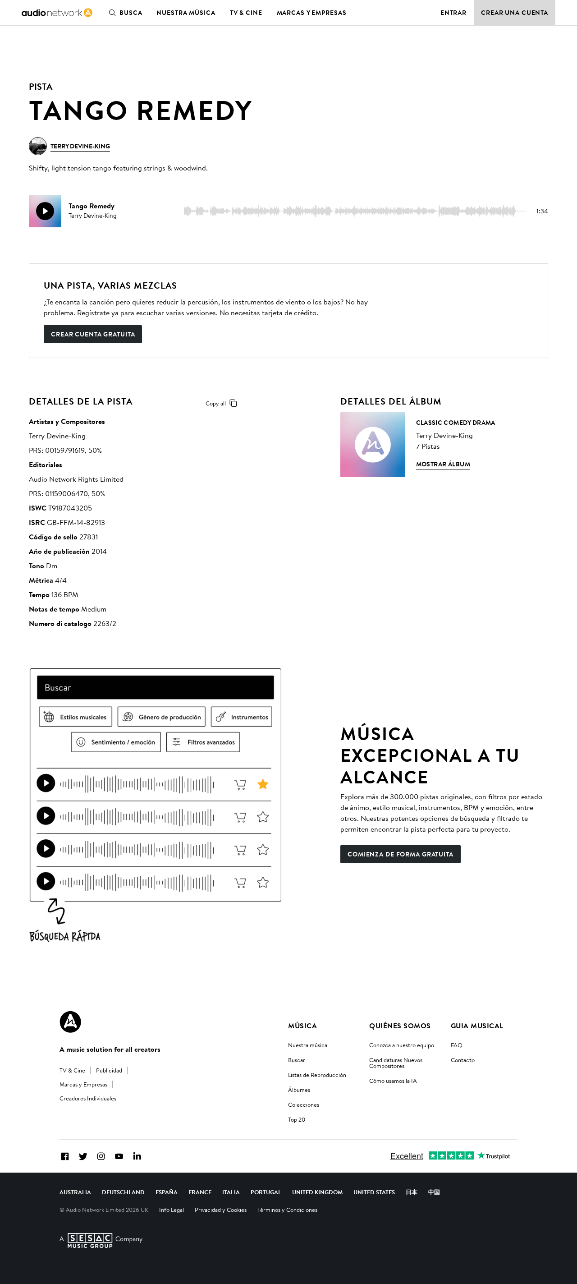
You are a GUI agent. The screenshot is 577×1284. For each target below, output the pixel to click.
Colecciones (303, 1104)
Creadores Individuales (88, 1098)
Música (302, 1026)
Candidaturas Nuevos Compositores (395, 1063)
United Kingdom (317, 1192)
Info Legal (171, 1210)
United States (374, 1192)
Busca (130, 12)
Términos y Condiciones (287, 1210)
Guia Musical (477, 1026)
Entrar (453, 12)
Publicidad (109, 1070)
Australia (75, 1192)
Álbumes (299, 1090)
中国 (434, 1192)
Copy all (216, 403)
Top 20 (296, 1119)
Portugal (266, 1192)
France (199, 1192)
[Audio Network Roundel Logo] (70, 1022)
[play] (45, 211)
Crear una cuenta (514, 12)
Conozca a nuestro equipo (401, 1045)
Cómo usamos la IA (393, 1081)
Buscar (296, 1060)
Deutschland (123, 1192)
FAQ (457, 1045)
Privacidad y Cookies (221, 1210)
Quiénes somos (399, 1026)
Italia (231, 1192)
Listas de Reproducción (317, 1075)
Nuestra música (185, 12)
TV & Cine (246, 12)
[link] (57, 12)
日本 (411, 1192)
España (167, 1192)
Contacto (463, 1060)
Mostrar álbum (443, 464)
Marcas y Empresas (312, 12)
